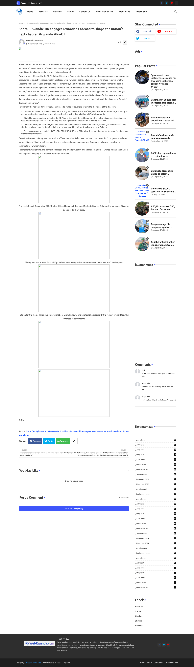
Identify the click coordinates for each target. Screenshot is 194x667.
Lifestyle (138, 616)
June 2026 (156, 450)
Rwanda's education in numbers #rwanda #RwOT (162, 137)
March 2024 (156, 583)
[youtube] (171, 3)
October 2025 (156, 489)
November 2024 (156, 543)
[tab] (30, 11)
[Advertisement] (155, 311)
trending (138, 625)
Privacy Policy (171, 662)
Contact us (84, 11)
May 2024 (156, 573)
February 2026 (156, 469)
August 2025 (156, 499)
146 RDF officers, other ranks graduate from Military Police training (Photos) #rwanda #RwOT (163, 243)
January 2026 (156, 474)
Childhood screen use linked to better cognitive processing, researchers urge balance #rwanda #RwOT (162, 172)
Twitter (51, 441)
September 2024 (156, 553)
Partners (57, 11)
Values (70, 11)
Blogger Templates (33, 662)
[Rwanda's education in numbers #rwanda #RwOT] (142, 137)
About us (43, 11)
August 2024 (156, 558)
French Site (124, 11)
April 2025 (156, 519)
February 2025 (156, 528)
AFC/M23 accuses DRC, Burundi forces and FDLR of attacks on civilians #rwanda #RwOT (163, 208)
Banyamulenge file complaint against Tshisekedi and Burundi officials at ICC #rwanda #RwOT (163, 226)
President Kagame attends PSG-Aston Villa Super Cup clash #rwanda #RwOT (163, 119)
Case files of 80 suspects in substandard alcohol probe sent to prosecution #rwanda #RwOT (163, 101)
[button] (175, 12)
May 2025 (156, 514)
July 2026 (156, 445)
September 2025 (156, 494)
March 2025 (156, 524)
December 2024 (156, 538)
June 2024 (156, 568)
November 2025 (156, 484)
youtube (168, 31)
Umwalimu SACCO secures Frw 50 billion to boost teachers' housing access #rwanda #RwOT (162, 190)
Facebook (37, 441)
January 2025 (156, 533)
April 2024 (156, 578)
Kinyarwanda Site (104, 11)
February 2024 (156, 587)
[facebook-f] (161, 3)
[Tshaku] (176, 3)
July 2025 (156, 504)
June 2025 (156, 509)
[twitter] (166, 3)
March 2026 (156, 464)
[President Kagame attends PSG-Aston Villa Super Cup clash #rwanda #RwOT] (142, 119)
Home (30, 11)
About (149, 662)
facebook (146, 31)
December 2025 (156, 479)
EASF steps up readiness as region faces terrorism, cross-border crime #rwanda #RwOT (163, 155)
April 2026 (156, 460)
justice (138, 611)
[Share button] (74, 441)
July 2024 (156, 563)
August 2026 (156, 440)
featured (139, 606)
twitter (146, 38)
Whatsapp (64, 441)
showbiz (138, 621)
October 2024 (156, 548)
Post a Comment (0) (74, 508)
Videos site (141, 11)
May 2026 (156, 455)
